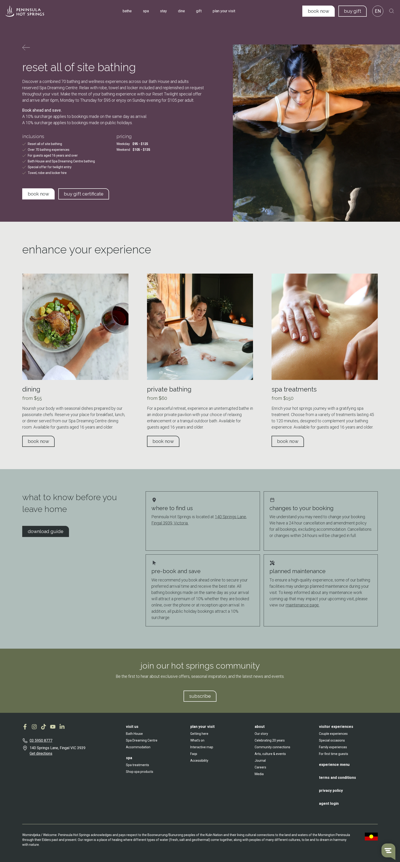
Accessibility (199, 760)
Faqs (193, 754)
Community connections (272, 747)
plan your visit (224, 11)
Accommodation (138, 747)
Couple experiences (333, 734)
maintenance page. (302, 605)
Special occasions (332, 740)
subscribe (200, 696)
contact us (39, 779)
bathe (127, 11)
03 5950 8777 (41, 740)
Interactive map (201, 747)
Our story (261, 734)
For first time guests (333, 754)
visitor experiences (336, 726)
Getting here (199, 734)
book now (318, 11)
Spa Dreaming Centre (141, 740)
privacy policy (331, 790)
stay (163, 11)
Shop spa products (139, 772)
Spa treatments (137, 765)
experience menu (334, 764)
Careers (260, 767)
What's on (197, 740)
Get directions (41, 753)
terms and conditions (337, 777)
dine (181, 11)
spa (146, 11)
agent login (329, 803)
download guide (45, 531)
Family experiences (333, 747)
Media (259, 774)
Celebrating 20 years (270, 740)
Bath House (134, 734)
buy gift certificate (83, 194)
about (260, 726)
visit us (132, 726)
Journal (260, 760)
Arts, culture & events (270, 754)
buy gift (352, 11)
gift (199, 11)
